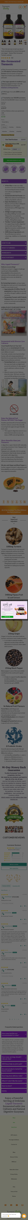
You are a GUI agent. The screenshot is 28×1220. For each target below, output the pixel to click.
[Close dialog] (26, 602)
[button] (24, 1216)
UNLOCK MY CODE (7, 616)
